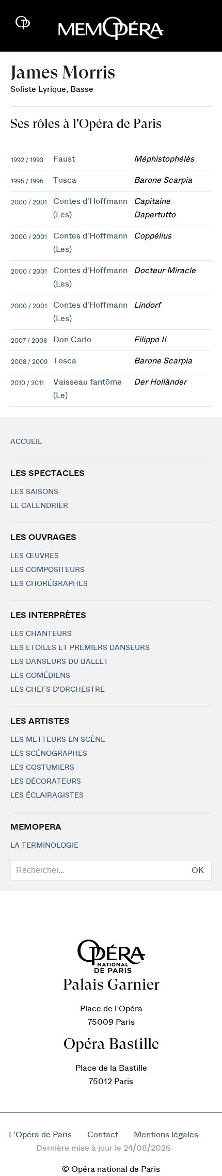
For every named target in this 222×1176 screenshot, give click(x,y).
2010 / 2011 (27, 383)
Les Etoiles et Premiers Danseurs (80, 647)
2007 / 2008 (29, 341)
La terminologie (44, 845)
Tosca (64, 180)
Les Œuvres (34, 556)
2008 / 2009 (29, 362)
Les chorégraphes (49, 583)
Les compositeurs (47, 570)
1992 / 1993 (27, 160)
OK (198, 870)
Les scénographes (48, 753)
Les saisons (34, 492)
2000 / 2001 (29, 202)
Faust (64, 159)
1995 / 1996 (27, 181)
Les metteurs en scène (57, 739)
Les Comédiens (40, 675)
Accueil (26, 442)
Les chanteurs (41, 634)
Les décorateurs (45, 781)
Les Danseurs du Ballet (59, 661)
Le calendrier (39, 506)
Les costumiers (42, 767)
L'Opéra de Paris (40, 1135)
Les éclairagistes (47, 795)
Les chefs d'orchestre (57, 689)
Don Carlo (72, 340)
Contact (102, 1135)
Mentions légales (166, 1135)
